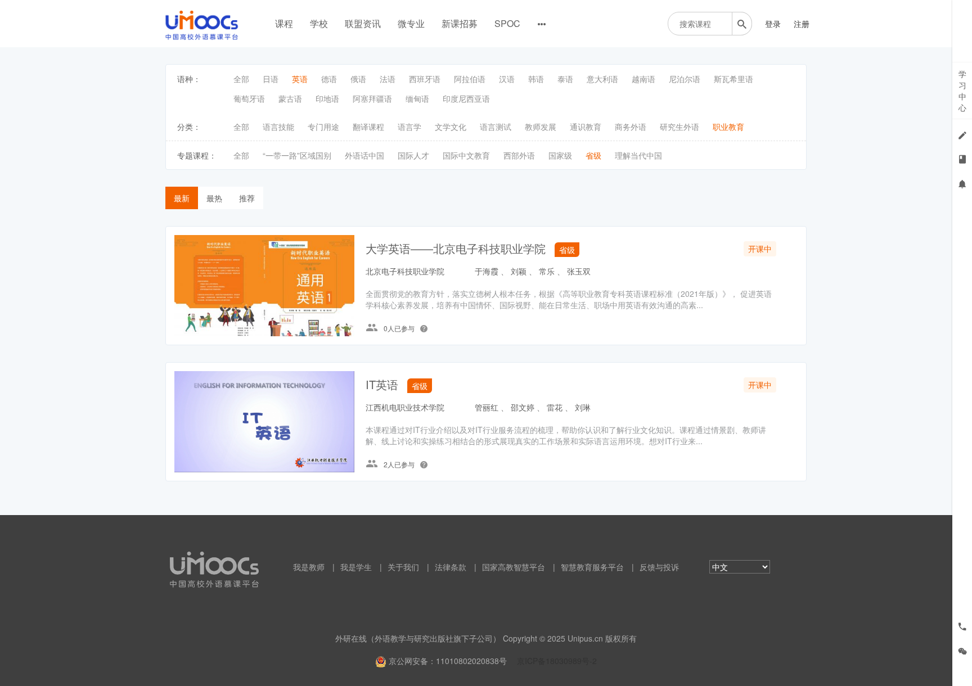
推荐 (247, 198)
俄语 (358, 78)
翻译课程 (368, 126)
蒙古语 (290, 98)
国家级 (560, 155)
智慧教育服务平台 (592, 566)
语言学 (409, 126)
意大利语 (602, 78)
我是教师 (309, 566)
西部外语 (519, 155)
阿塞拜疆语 (372, 98)
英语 (300, 78)
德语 (329, 78)
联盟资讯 (363, 23)
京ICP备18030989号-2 (557, 660)
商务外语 (630, 126)
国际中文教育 (466, 155)
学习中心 (962, 90)
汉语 (507, 78)
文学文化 (450, 126)
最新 (182, 198)
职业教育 (728, 126)
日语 (270, 78)
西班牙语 (424, 78)
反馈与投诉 (659, 566)
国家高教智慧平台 (513, 566)
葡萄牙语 (249, 98)
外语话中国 (364, 155)
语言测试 (495, 126)
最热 (214, 198)
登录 (773, 23)
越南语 (643, 78)
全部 (241, 78)
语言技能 (278, 126)
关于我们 (403, 566)
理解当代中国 (638, 155)
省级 (593, 155)
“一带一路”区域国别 (297, 155)
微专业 (411, 23)
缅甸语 (417, 98)
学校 (319, 23)
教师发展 (540, 126)
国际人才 (413, 155)
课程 (284, 23)
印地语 (327, 98)
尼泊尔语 (684, 78)
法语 (387, 78)
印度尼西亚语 (466, 98)
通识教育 (585, 126)
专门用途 (323, 126)
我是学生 (356, 566)
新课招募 (460, 23)
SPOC (507, 23)
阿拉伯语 (469, 78)
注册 (801, 23)
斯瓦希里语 (733, 78)
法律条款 (450, 566)
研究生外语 (679, 126)
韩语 (536, 78)
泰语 (565, 78)
